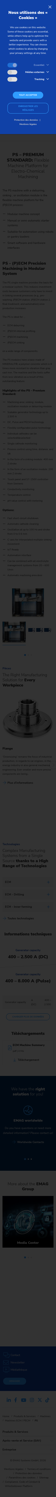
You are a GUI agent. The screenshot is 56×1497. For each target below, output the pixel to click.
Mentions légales (28, 124)
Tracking (39, 79)
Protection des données (26, 119)
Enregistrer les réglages (28, 108)
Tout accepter (28, 95)
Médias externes (34, 72)
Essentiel (39, 65)
